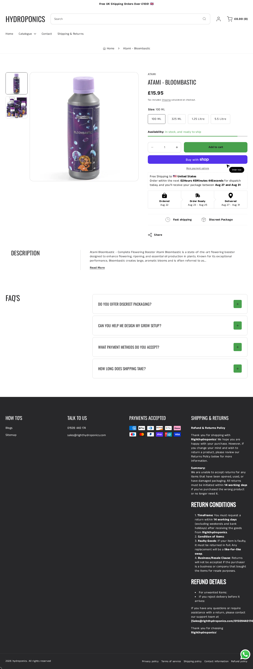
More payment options (197, 168)
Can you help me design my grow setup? (129, 325)
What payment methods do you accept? (128, 347)
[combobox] (130, 19)
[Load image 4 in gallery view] (17, 107)
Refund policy (239, 661)
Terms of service (171, 661)
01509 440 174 (76, 428)
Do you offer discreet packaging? (125, 304)
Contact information (216, 661)
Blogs (9, 428)
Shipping (166, 99)
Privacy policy (150, 661)
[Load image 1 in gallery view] (17, 83)
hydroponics (20, 661)
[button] (237, 19)
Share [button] (158, 235)
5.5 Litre (220, 119)
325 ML (177, 119)
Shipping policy (193, 661)
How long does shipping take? (122, 368)
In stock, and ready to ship (174, 132)
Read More (97, 268)
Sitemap (11, 435)
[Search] (204, 19)
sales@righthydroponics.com (86, 435)
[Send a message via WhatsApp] (245, 654)
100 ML (157, 119)
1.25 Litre (198, 119)
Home (110, 48)
